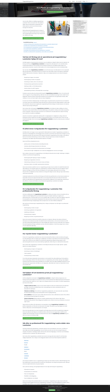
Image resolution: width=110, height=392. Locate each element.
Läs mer (64, 388)
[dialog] (55, 388)
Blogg (84, 1)
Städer (73, 1)
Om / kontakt (78, 1)
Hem (70, 1)
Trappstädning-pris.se (28, 1)
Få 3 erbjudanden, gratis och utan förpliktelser (55, 11)
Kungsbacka (26, 349)
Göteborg (26, 347)
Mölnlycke (26, 340)
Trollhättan (26, 355)
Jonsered (26, 353)
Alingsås (26, 357)
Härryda (26, 342)
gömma (35, 42)
